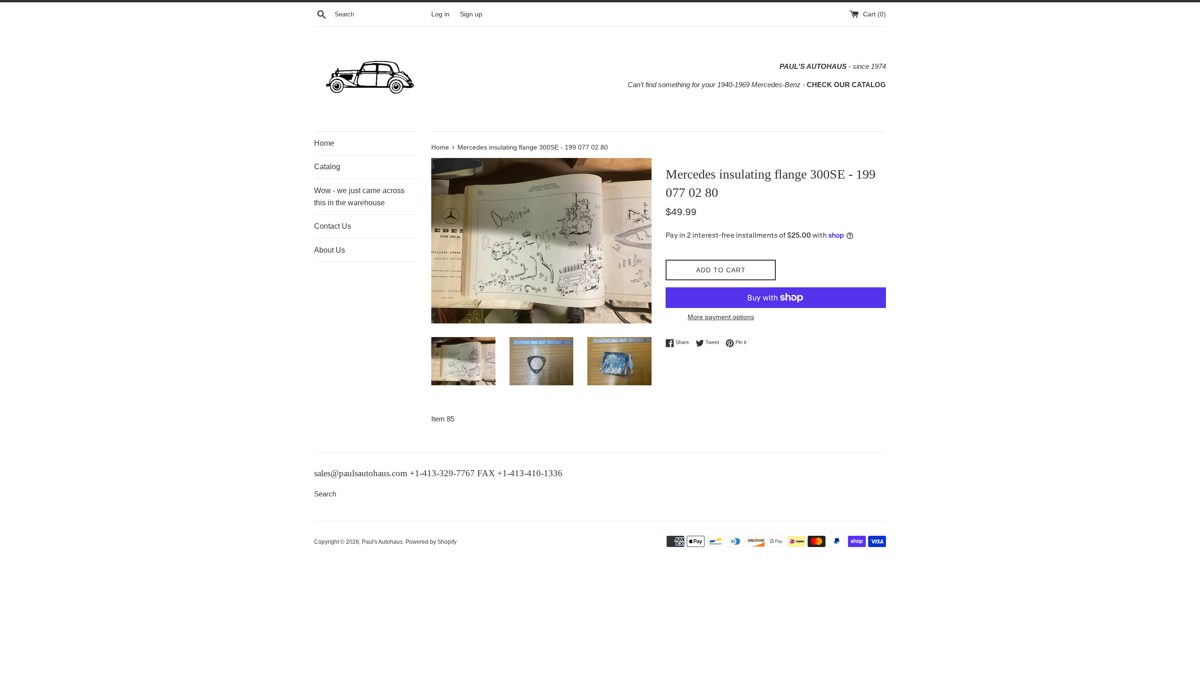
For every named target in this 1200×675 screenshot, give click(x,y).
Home (324, 143)
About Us (329, 250)
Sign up (471, 14)
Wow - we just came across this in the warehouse (359, 197)
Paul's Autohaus (382, 542)
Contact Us (332, 226)
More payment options (721, 317)
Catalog (327, 167)
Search (325, 494)
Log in (440, 14)
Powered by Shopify (431, 542)
